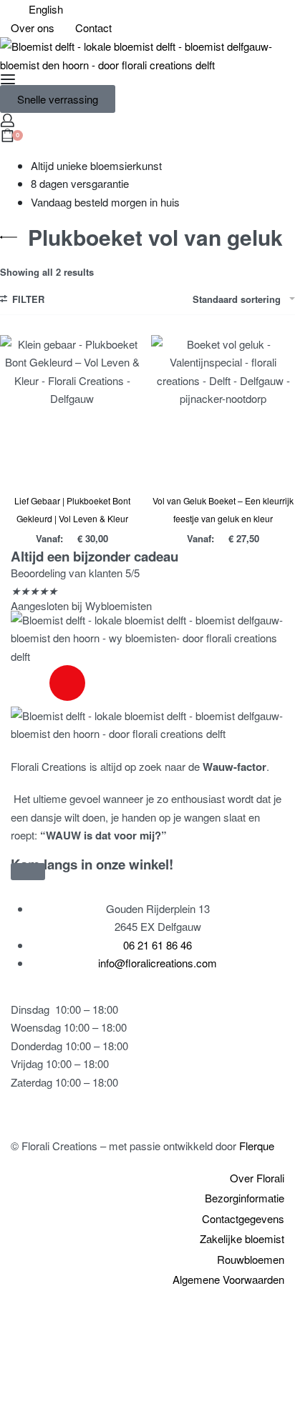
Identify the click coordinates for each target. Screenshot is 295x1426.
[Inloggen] (7, 120)
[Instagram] (67, 683)
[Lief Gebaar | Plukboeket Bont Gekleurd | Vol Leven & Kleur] (72, 407)
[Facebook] (29, 683)
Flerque (256, 1145)
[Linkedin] (106, 683)
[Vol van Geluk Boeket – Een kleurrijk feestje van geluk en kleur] (223, 407)
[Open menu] (8, 79)
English (46, 8)
